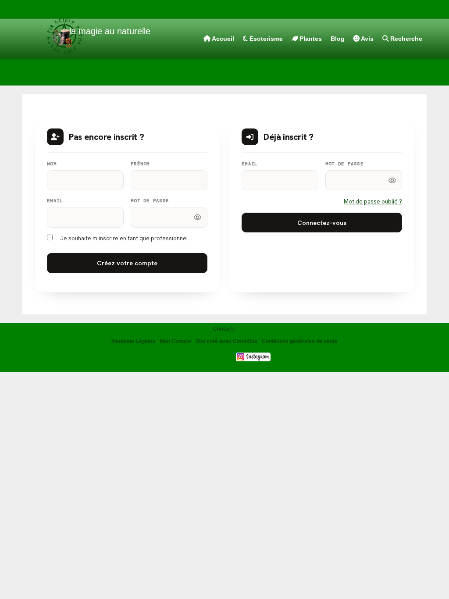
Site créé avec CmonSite (226, 341)
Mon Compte (175, 341)
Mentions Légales (133, 341)
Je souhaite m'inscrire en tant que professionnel (124, 238)
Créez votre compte (127, 263)
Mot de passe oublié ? (373, 201)
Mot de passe (150, 200)
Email (55, 200)
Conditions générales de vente (300, 341)
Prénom (140, 164)
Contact (223, 329)
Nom (52, 164)
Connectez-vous (321, 222)
